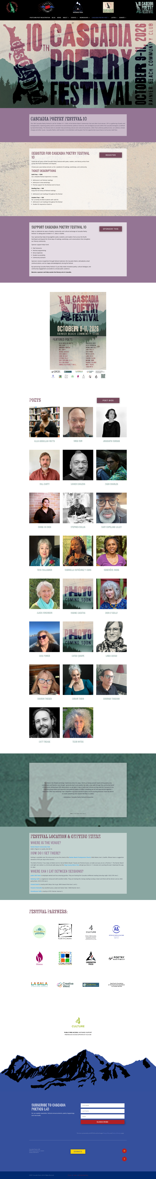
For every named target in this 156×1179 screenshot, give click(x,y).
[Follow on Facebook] (124, 1159)
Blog (53, 17)
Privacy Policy (106, 1133)
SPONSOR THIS (110, 229)
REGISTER (111, 155)
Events (73, 17)
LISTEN (113, 17)
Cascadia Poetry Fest (100, 17)
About (65, 17)
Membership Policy (83, 1175)
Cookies (75, 1175)
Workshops (84, 17)
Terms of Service (116, 1133)
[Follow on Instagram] (124, 1150)
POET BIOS (108, 400)
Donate (122, 17)
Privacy (69, 1175)
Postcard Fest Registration (40, 17)
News (59, 17)
